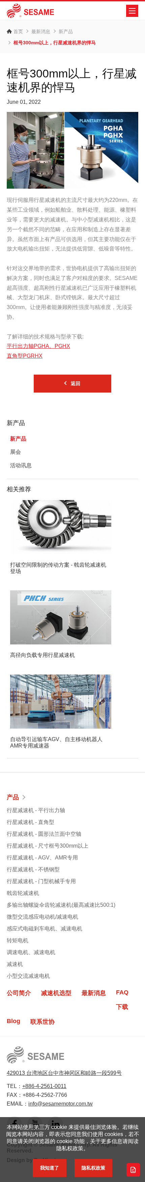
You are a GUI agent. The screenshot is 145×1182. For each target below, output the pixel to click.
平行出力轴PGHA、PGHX (38, 346)
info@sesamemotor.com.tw (60, 1104)
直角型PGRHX (24, 356)
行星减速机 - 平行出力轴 (36, 810)
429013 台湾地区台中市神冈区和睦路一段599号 (64, 1073)
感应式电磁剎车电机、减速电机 (44, 928)
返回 (75, 383)
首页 (18, 31)
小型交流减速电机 (28, 976)
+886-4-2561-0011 (44, 1086)
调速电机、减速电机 (31, 952)
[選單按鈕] (132, 11)
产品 (13, 797)
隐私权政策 (93, 1168)
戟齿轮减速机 (23, 893)
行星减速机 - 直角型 (30, 822)
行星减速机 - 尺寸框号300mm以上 (47, 846)
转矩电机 (17, 940)
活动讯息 (21, 465)
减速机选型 (56, 993)
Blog (13, 1021)
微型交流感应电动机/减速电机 (42, 917)
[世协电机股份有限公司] (30, 11)
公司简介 (19, 993)
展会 (15, 452)
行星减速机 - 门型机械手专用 (41, 881)
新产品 (66, 31)
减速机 (15, 964)
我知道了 (49, 1168)
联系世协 (42, 1021)
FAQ (122, 992)
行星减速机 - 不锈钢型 (33, 869)
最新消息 (40, 31)
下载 (122, 1006)
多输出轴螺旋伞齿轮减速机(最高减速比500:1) (61, 905)
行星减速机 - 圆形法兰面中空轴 (44, 834)
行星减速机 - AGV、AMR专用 (42, 857)
